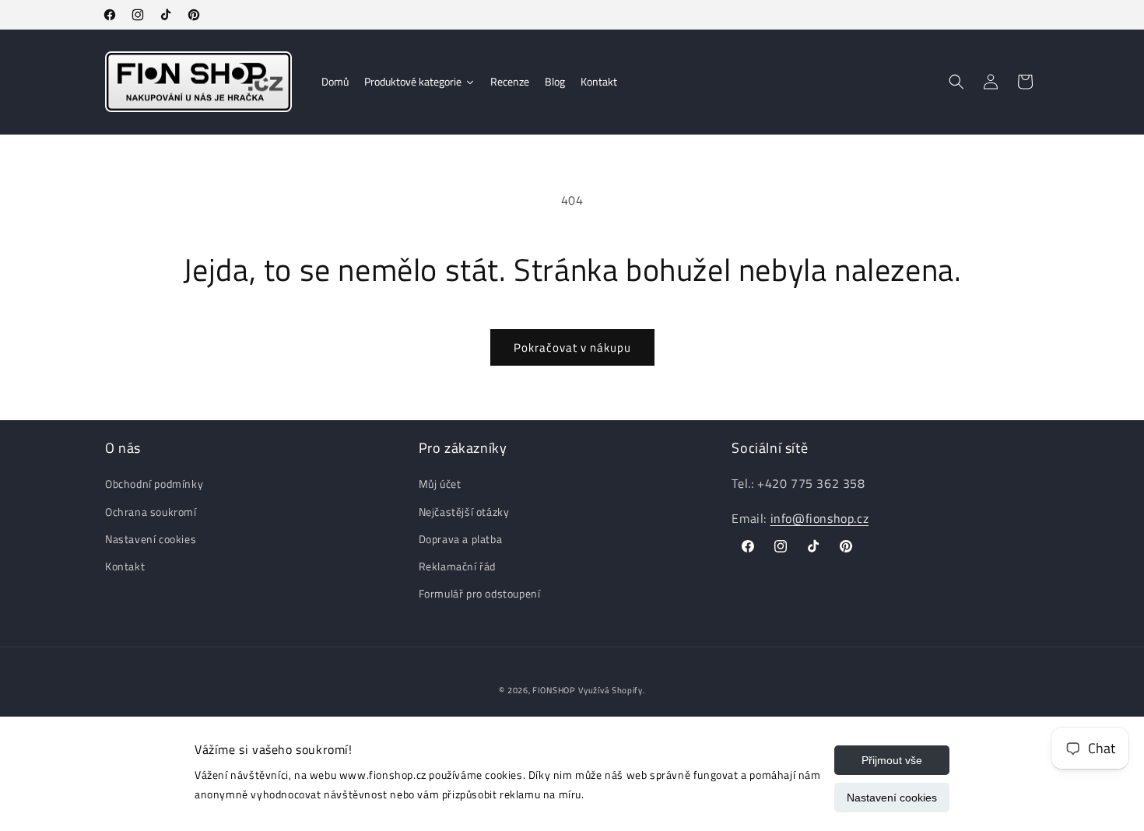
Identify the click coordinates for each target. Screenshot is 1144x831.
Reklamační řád (457, 566)
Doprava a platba (461, 539)
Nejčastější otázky (464, 511)
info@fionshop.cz (819, 518)
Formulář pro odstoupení (480, 593)
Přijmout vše (892, 760)
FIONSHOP (554, 690)
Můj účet (440, 484)
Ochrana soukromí (151, 511)
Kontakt (125, 566)
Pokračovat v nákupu (572, 347)
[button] (956, 82)
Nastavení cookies (892, 797)
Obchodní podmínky (154, 484)
